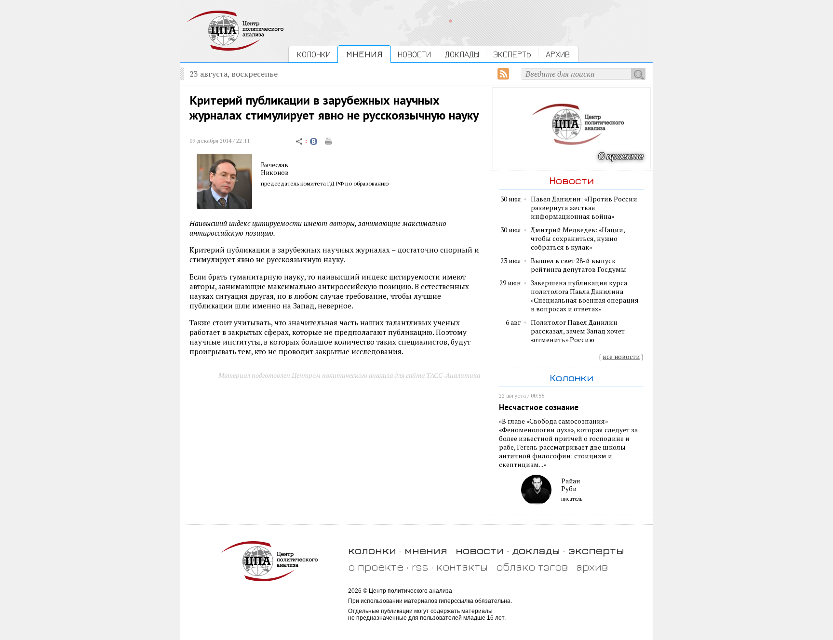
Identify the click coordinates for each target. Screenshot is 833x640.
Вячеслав (274, 164)
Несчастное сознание (538, 407)
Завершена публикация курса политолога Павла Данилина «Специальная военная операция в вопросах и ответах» (585, 296)
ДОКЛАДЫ (462, 54)
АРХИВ (558, 54)
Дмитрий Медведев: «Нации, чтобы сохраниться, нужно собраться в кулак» (578, 239)
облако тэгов (532, 566)
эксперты (596, 550)
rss (420, 566)
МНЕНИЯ (364, 54)
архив (592, 566)
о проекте (375, 566)
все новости (621, 356)
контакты (462, 566)
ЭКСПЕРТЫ (512, 54)
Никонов (275, 172)
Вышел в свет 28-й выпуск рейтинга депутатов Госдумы (578, 265)
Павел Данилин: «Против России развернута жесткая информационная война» (584, 208)
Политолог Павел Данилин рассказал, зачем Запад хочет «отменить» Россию (578, 331)
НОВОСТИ (414, 54)
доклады (536, 550)
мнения (425, 550)
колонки (372, 550)
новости (480, 550)
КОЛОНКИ (314, 54)
